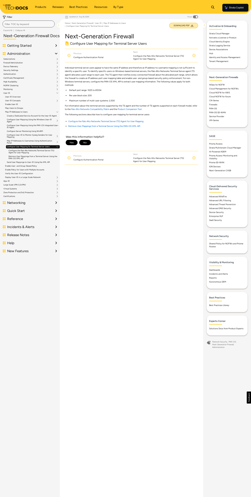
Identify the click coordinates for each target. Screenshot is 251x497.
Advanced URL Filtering (220, 200)
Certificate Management (13, 78)
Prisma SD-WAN (216, 162)
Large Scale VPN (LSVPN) (14, 185)
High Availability (10, 82)
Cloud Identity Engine (219, 41)
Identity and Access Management (224, 57)
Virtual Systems (10, 189)
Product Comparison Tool (130, 109)
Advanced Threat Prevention (222, 204)
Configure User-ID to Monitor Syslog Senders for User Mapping (29, 136)
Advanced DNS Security (220, 208)
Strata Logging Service (219, 45)
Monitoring (7, 89)
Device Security (216, 212)
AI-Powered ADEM (217, 151)
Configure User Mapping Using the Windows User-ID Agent (29, 121)
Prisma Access (215, 144)
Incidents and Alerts (218, 274)
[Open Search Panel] (212, 8)
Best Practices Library (219, 305)
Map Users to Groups (14, 108)
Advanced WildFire (218, 196)
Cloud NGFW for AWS (219, 92)
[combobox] (29, 24)
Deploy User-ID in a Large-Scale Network (22, 177)
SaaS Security (215, 220)
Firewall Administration (13, 63)
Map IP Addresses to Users (16, 112)
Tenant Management (218, 61)
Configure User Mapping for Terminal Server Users (28, 147)
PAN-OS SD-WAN (217, 112)
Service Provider (216, 116)
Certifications (9, 196)
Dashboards (214, 270)
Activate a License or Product (222, 37)
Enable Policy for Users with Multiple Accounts (24, 170)
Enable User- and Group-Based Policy (21, 166)
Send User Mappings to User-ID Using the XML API (28, 162)
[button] (249, 398)
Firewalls (213, 104)
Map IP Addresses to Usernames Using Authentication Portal (29, 142)
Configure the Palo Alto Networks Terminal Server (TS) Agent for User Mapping (31, 151)
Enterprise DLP (216, 216)
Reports (213, 278)
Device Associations (218, 49)
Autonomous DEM (217, 282)
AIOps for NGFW (217, 85)
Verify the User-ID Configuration (19, 173)
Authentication (9, 74)
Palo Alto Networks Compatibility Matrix (90, 109)
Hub (211, 53)
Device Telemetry (10, 67)
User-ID (6, 93)
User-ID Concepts (12, 101)
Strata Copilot (236, 7)
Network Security (219, 342)
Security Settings (10, 70)
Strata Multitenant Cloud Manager (225, 148)
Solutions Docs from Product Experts (226, 328)
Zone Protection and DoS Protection (18, 193)
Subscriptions (9, 59)
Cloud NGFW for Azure (220, 96)
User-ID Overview (13, 97)
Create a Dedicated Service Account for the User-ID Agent (32, 116)
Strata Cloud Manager (219, 33)
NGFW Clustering (10, 86)
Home (67, 23)
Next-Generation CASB (220, 170)
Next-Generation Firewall (82, 23)
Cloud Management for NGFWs (224, 88)
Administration (218, 347)
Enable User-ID (11, 104)
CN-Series (214, 100)
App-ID (6, 181)
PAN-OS (213, 108)
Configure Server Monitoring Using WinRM (25, 131)
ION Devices (215, 166)
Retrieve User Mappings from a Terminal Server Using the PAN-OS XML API (33, 157)
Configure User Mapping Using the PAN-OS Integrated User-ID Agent (33, 126)
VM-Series (214, 120)
